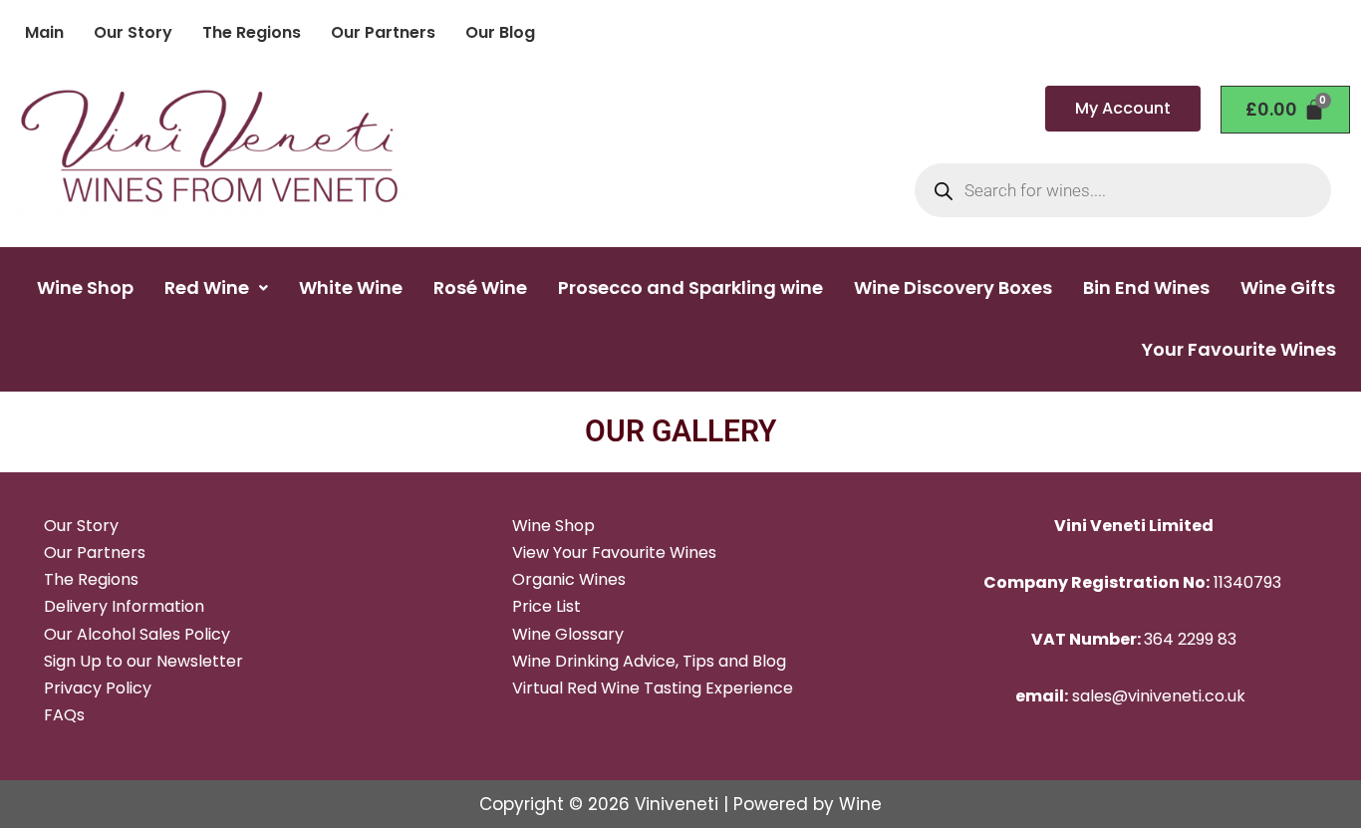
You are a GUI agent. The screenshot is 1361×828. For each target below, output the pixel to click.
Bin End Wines (1146, 287)
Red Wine (206, 287)
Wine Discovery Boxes (953, 287)
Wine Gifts (1287, 287)
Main (44, 32)
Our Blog (500, 32)
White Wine (351, 287)
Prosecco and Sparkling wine (690, 287)
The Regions (251, 32)
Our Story (133, 32)
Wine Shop (85, 287)
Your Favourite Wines (1239, 349)
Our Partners (383, 32)
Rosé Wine (480, 287)
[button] (216, 288)
